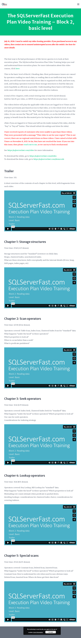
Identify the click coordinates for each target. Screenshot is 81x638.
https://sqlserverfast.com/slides (43, 156)
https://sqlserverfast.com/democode (49, 159)
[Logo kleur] (4, 4)
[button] (78, 4)
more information (38, 632)
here (70, 44)
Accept (51, 632)
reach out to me (30, 145)
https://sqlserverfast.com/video (20, 150)
